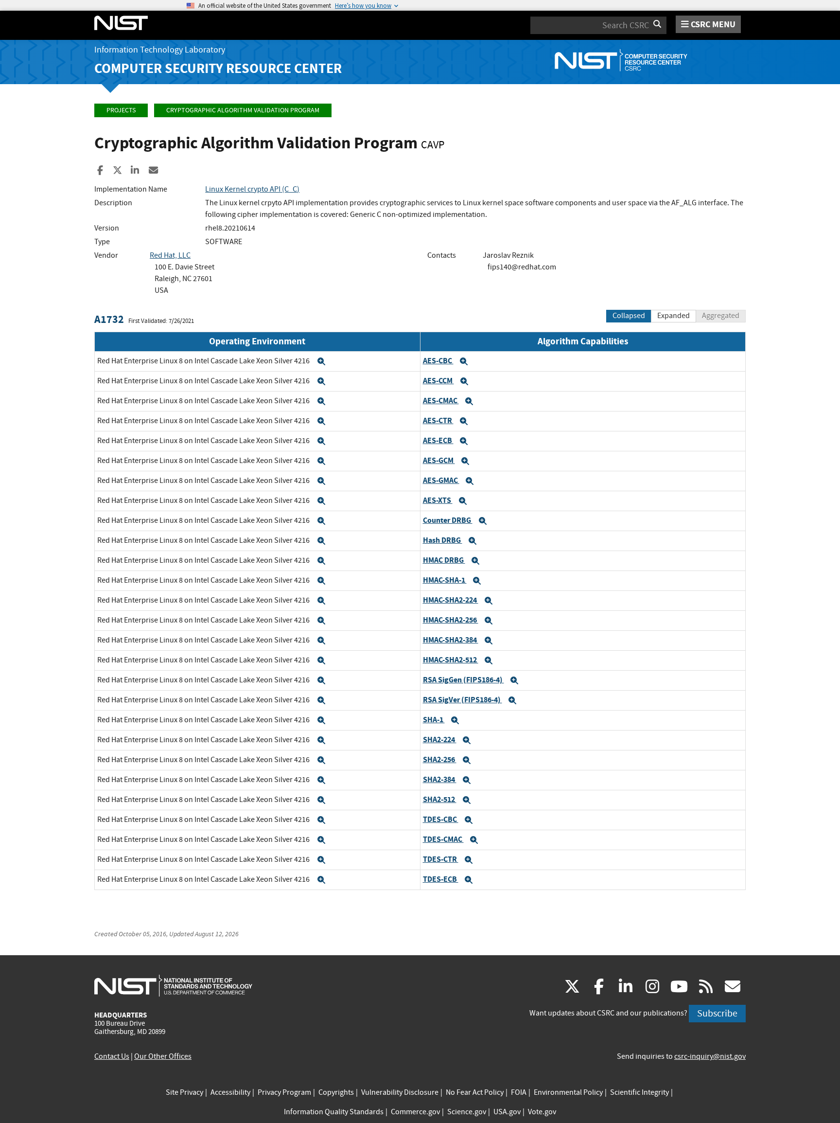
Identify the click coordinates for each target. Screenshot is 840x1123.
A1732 (109, 319)
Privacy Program (284, 1092)
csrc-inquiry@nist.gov (710, 1056)
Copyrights (336, 1092)
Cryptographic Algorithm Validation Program (242, 110)
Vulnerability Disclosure (399, 1092)
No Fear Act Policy (475, 1092)
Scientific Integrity (639, 1092)
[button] (321, 361)
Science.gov (466, 1112)
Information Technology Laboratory (159, 49)
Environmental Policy (568, 1092)
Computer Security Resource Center (218, 68)
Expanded (673, 316)
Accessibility (230, 1092)
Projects (121, 110)
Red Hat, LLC (170, 255)
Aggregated (720, 316)
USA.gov (507, 1112)
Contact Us (111, 1056)
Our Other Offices (163, 1056)
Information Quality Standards (334, 1112)
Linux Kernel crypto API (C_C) (252, 189)
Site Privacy (184, 1092)
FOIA (518, 1092)
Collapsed (628, 316)
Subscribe (717, 1013)
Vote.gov (542, 1112)
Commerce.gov (415, 1112)
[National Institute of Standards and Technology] (173, 985)
